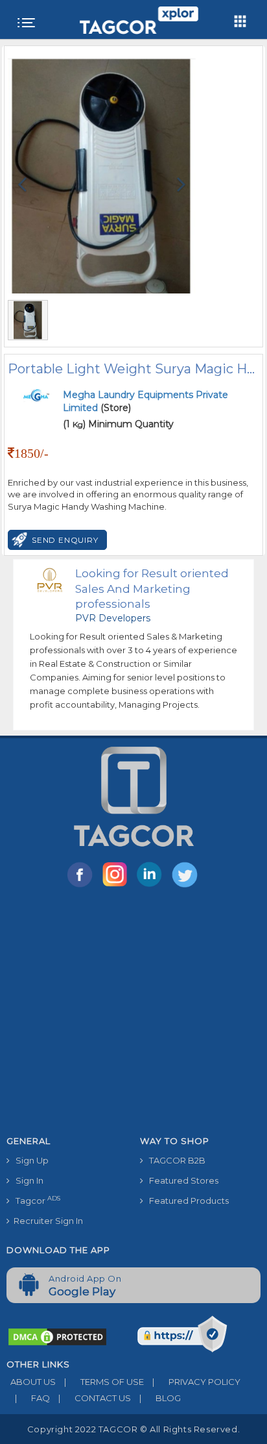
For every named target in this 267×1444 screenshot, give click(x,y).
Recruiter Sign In (46, 1220)
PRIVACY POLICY (196, 1381)
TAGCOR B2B (174, 1160)
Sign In (26, 1180)
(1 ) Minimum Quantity (118, 424)
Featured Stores (180, 1180)
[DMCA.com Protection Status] (57, 1336)
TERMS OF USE (104, 1381)
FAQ (32, 1398)
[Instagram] (117, 886)
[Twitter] (186, 886)
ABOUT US (31, 1381)
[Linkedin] (152, 886)
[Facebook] (82, 886)
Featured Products (186, 1200)
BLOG (160, 1398)
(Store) (145, 401)
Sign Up (29, 1160)
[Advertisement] (133, 1013)
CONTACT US (94, 1398)
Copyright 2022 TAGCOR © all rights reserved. (133, 1429)
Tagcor (35, 1200)
